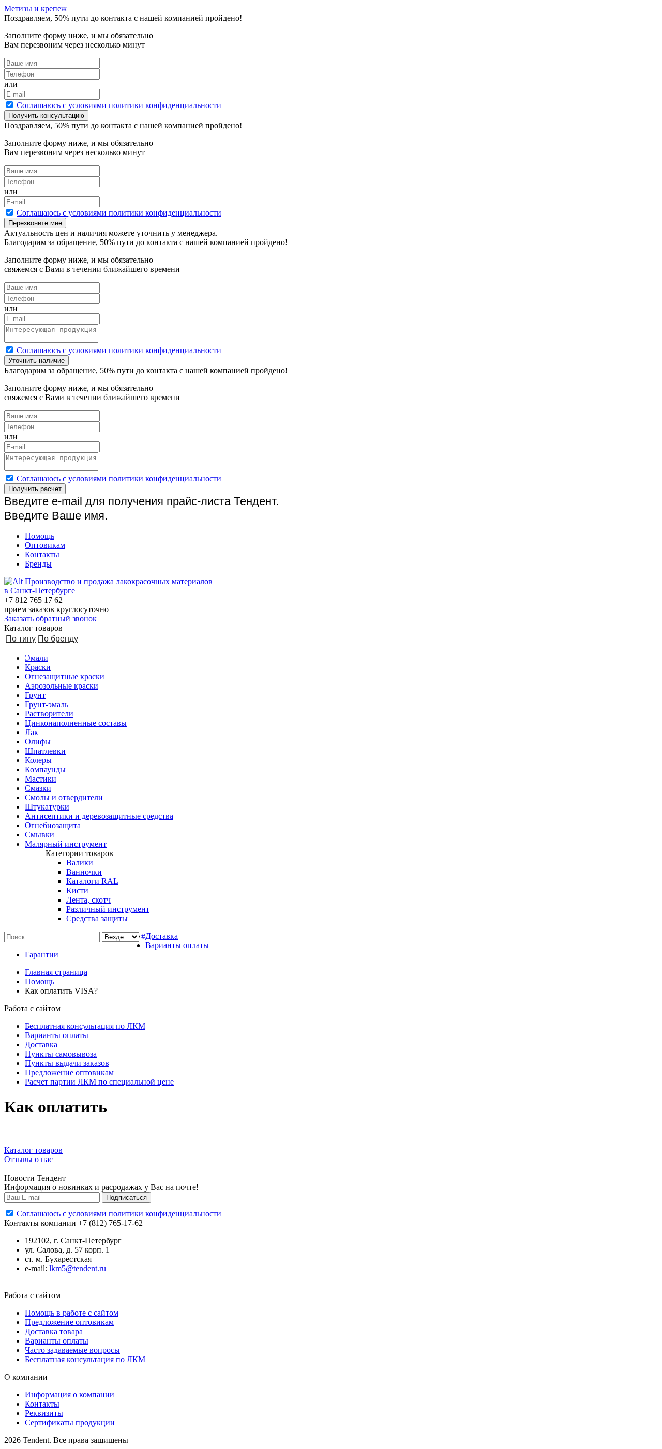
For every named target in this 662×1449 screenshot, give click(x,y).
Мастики (40, 778)
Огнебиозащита (53, 825)
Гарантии (41, 954)
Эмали (36, 657)
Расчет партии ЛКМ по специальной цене (99, 1081)
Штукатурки (47, 806)
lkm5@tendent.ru (77, 1268)
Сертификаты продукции (70, 1422)
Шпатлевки (45, 750)
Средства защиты (97, 918)
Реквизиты (44, 1413)
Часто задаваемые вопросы (72, 1350)
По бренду (58, 638)
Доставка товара (54, 1331)
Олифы (38, 741)
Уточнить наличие (36, 360)
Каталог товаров (33, 1150)
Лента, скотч (88, 899)
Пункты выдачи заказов (67, 1063)
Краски (38, 667)
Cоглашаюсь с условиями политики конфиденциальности (119, 105)
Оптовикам (45, 545)
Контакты (42, 554)
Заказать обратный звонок (50, 618)
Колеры (38, 760)
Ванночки (84, 871)
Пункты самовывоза (61, 1053)
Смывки (39, 834)
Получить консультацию (46, 115)
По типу (21, 638)
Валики (79, 862)
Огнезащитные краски (64, 676)
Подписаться (126, 1197)
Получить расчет (35, 489)
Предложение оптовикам (69, 1072)
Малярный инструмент (66, 844)
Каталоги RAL (92, 881)
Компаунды (45, 769)
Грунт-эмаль (46, 704)
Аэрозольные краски (61, 685)
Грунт (35, 695)
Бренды (38, 563)
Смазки (38, 788)
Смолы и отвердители (64, 797)
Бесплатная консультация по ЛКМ (85, 1025)
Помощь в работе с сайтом (71, 1312)
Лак (31, 732)
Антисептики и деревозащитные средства (99, 816)
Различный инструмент (107, 909)
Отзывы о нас (28, 1159)
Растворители (49, 713)
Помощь (39, 535)
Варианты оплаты (177, 945)
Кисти (77, 890)
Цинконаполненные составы (76, 723)
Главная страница (56, 972)
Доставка (161, 936)
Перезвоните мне (35, 223)
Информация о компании (69, 1394)
